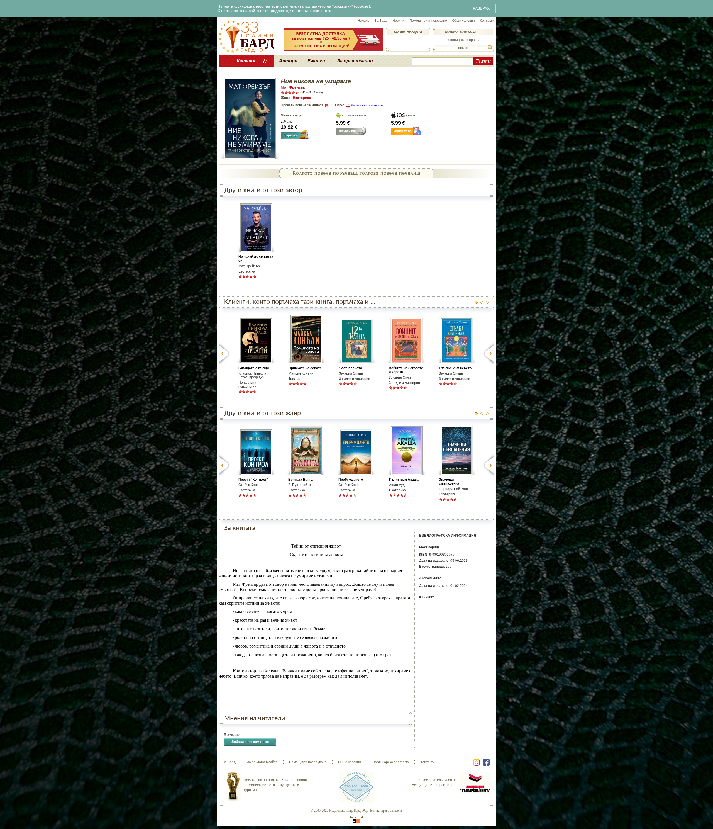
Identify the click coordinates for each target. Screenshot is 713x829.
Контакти (487, 21)
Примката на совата (305, 368)
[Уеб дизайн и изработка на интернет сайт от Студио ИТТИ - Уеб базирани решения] (356, 819)
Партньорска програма (390, 762)
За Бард (381, 21)
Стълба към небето (455, 368)
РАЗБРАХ (481, 8)
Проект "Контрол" (253, 480)
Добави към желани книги (369, 105)
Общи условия (463, 21)
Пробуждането (350, 480)
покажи (464, 48)
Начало (364, 21)
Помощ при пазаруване (428, 21)
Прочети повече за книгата (302, 105)
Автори (288, 61)
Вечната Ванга (300, 480)
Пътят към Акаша (404, 480)
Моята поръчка (461, 32)
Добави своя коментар (250, 742)
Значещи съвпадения (449, 481)
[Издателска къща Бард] (246, 36)
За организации (355, 61)
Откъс (340, 105)
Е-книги (316, 61)
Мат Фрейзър (293, 87)
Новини (398, 21)
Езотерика (302, 98)
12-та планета (350, 368)
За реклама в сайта (262, 762)
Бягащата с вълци (253, 368)
